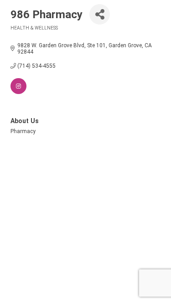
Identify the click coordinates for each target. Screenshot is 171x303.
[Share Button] (99, 14)
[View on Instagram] (18, 92)
